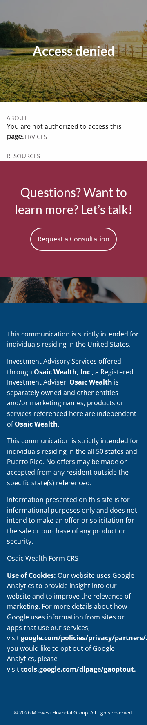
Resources (23, 156)
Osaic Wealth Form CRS (42, 558)
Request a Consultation (73, 238)
